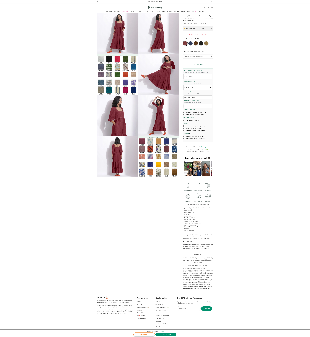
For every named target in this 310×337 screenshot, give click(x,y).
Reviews (139, 301)
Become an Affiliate (160, 310)
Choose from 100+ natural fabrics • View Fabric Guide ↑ (196, 72)
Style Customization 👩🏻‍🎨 (143, 307)
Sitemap (157, 326)
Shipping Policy (159, 312)
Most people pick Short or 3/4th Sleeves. (192, 93)
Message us (204, 147)
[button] (188, 168)
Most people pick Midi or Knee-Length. (192, 102)
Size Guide (158, 301)
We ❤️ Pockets (141, 315)
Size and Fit (140, 312)
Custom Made (159, 304)
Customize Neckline (194, 82)
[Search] (205, 7)
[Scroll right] (211, 168)
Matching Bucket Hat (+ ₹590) (193, 128)
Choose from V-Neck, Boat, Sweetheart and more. (194, 83)
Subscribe (206, 308)
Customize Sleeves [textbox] (192, 92)
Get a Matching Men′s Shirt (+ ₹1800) (195, 138)
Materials (139, 310)
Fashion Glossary (141, 318)
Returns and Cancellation (162, 315)
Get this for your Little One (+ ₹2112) (195, 136)
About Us (139, 304)
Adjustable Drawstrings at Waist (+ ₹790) (196, 112)
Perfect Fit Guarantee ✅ (161, 307)
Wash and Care (159, 318)
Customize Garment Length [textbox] (192, 101)
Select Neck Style (188, 87)
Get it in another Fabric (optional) (196, 71)
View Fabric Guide (198, 64)
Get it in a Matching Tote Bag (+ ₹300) (195, 130)
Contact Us (158, 321)
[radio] (185, 43)
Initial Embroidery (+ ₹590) (192, 120)
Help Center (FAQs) (160, 324)
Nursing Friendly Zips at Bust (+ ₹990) (195, 114)
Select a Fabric (188, 76)
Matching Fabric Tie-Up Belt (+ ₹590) (195, 126)
